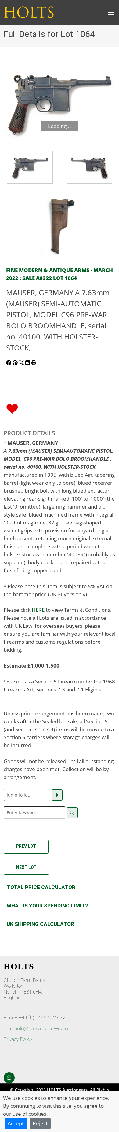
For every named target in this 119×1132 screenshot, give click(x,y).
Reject (40, 1123)
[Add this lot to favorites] (12, 408)
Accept (16, 1123)
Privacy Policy (18, 1039)
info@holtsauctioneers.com (44, 1029)
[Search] (72, 812)
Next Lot (26, 867)
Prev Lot (26, 846)
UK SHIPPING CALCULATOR (40, 924)
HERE (38, 609)
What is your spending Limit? (47, 906)
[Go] (57, 795)
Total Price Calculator (41, 887)
